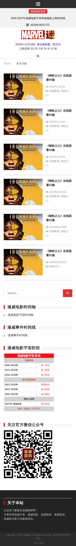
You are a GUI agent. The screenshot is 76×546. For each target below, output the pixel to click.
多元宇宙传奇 (29, 379)
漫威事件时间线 (18, 335)
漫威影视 (55, 90)
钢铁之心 (55, 266)
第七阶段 (45, 404)
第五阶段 (45, 389)
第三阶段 (45, 375)
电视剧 (27, 408)
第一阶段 (45, 365)
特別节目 (36, 408)
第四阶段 (45, 384)
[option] (38, 18)
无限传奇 (29, 360)
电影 (20, 408)
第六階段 (45, 394)
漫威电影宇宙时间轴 (20, 314)
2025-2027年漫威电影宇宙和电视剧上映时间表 (38, 18)
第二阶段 (45, 370)
